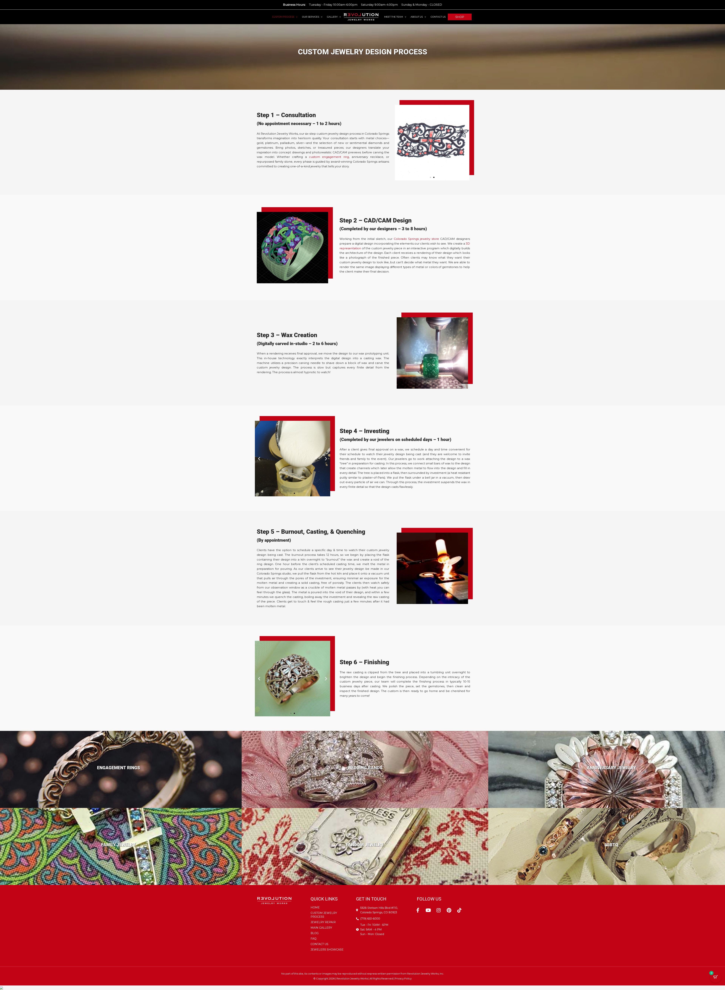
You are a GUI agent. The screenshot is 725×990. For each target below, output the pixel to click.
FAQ (313, 938)
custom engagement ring (329, 157)
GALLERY (332, 16)
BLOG (315, 933)
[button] (295, 16)
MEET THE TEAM (393, 16)
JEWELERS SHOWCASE (327, 949)
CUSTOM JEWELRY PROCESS (324, 914)
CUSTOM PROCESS (283, 16)
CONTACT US (438, 16)
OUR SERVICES (310, 16)
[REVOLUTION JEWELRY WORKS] (361, 16)
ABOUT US (417, 16)
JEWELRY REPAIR (323, 922)
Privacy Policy (403, 978)
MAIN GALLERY (321, 927)
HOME (315, 907)
